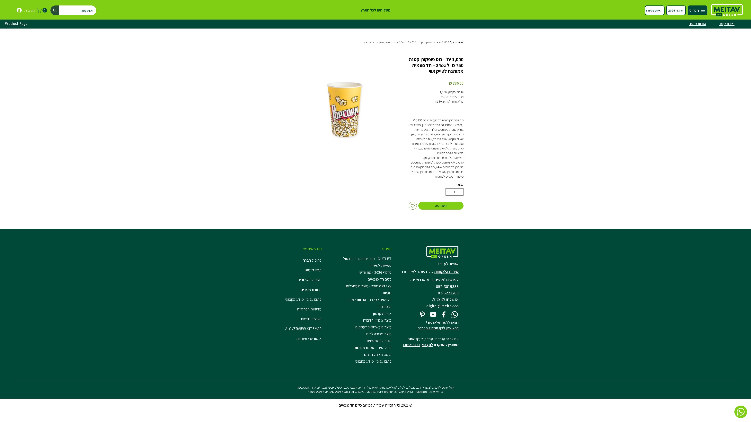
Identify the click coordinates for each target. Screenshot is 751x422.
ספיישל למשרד (380, 265)
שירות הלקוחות (446, 271)
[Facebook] (444, 314)
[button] (42, 10)
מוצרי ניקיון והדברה (377, 320)
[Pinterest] (422, 314)
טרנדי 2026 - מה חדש (375, 272)
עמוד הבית (457, 42)
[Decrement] (460, 192)
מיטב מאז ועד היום (378, 354)
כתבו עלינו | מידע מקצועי (303, 299)
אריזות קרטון (382, 313)
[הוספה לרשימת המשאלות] (413, 206)
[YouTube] (433, 314)
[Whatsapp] (455, 314)
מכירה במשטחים (379, 340)
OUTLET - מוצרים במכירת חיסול (368, 258)
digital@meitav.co (442, 305)
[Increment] (448, 192)
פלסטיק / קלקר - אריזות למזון (370, 299)
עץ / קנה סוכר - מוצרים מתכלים (369, 286)
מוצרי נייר (385, 306)
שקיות (387, 292)
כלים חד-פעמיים (380, 279)
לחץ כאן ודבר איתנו (418, 344)
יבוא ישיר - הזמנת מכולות (373, 347)
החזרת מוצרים (311, 289)
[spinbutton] (454, 192)
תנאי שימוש (313, 270)
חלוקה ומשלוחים (310, 279)
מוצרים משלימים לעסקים (373, 327)
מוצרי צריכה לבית (379, 333)
